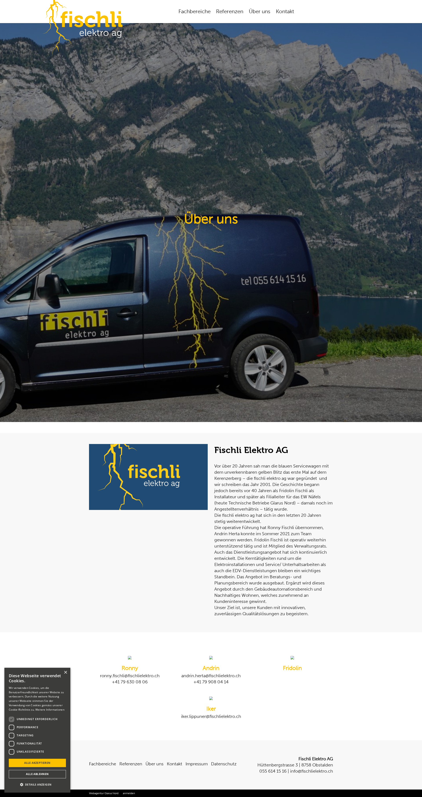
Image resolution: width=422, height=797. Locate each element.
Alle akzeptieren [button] (37, 763)
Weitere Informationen (49, 709)
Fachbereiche (194, 11)
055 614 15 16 (273, 771)
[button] (37, 784)
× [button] (65, 672)
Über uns (259, 11)
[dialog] (37, 730)
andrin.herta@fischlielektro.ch (211, 675)
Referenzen (229, 11)
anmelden (129, 793)
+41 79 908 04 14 (211, 681)
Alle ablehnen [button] (37, 774)
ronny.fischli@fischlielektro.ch (130, 675)
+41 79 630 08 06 (130, 681)
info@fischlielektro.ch (311, 771)
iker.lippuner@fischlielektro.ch (211, 716)
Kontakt (285, 11)
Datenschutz (223, 763)
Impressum (197, 763)
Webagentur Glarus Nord (103, 793)
